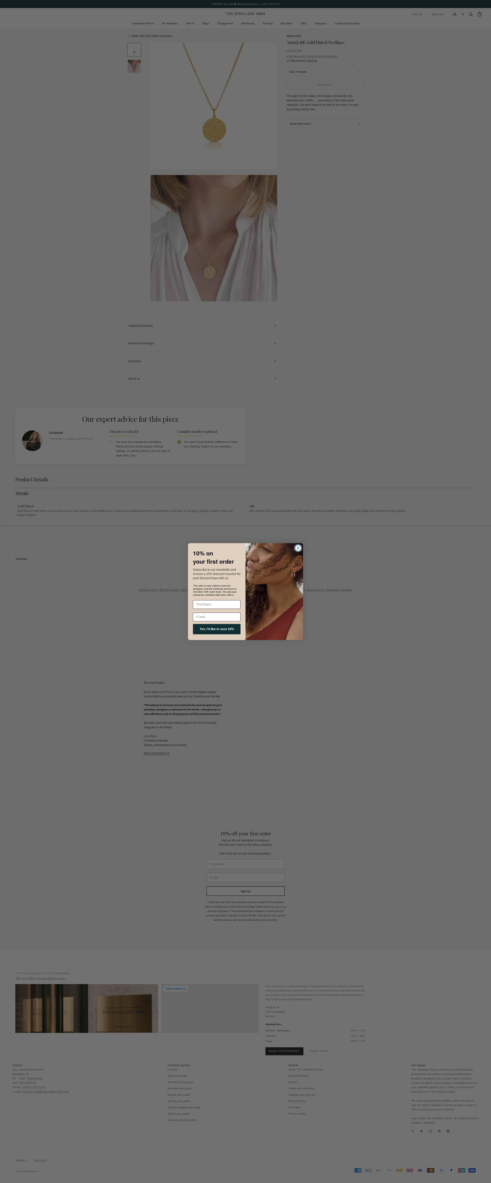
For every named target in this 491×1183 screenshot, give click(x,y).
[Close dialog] (298, 548)
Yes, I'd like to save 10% (217, 629)
